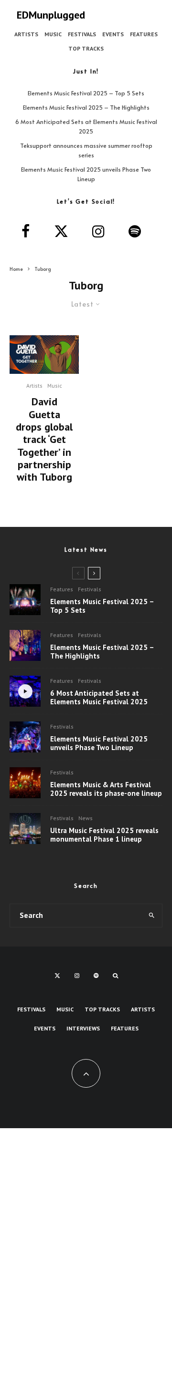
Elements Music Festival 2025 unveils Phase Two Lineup (99, 743)
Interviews (83, 1028)
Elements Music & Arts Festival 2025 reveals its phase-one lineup (106, 789)
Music (53, 34)
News (85, 818)
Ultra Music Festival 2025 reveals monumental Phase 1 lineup (104, 835)
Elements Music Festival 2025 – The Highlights (86, 107)
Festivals (82, 34)
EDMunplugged (51, 15)
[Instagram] (76, 976)
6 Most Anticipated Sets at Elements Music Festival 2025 (99, 697)
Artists (26, 34)
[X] (57, 976)
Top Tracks (86, 48)
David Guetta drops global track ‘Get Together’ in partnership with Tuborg (44, 439)
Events (113, 34)
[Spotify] (96, 976)
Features (144, 34)
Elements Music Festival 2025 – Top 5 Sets (86, 93)
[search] (152, 915)
